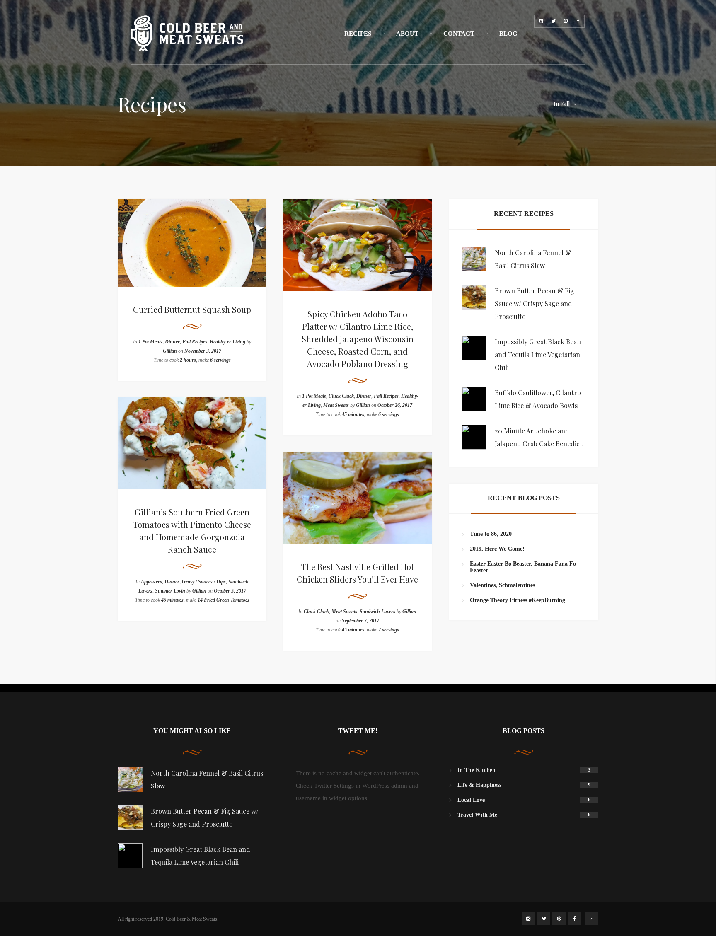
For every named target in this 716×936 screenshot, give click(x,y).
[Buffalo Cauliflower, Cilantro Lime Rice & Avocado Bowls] (474, 399)
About (407, 33)
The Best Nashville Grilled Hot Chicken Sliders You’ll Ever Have (357, 573)
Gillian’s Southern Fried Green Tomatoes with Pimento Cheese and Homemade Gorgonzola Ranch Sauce (192, 530)
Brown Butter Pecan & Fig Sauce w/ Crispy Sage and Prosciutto (534, 303)
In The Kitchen (476, 770)
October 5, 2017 (230, 591)
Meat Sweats (336, 405)
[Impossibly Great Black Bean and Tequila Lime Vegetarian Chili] (474, 348)
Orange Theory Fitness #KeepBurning (517, 600)
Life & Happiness (479, 785)
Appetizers (151, 582)
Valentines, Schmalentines (502, 585)
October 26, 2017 (394, 405)
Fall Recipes (194, 342)
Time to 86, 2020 (491, 534)
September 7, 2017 (360, 621)
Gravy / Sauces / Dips (204, 582)
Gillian (170, 351)
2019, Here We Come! (497, 549)
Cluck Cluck (341, 396)
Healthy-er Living (227, 342)
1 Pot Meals (150, 342)
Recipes (357, 33)
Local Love (471, 800)
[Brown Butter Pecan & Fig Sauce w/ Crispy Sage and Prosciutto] (474, 297)
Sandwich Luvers (377, 611)
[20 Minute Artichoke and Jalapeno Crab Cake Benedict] (474, 437)
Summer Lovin (170, 591)
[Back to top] (591, 918)
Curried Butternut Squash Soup (192, 309)
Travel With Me (477, 815)
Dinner (172, 342)
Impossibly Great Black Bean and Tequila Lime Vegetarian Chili (538, 354)
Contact (458, 33)
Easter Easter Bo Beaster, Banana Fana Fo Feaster (523, 567)
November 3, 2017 (202, 351)
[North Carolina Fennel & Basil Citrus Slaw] (474, 259)
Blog (508, 33)
